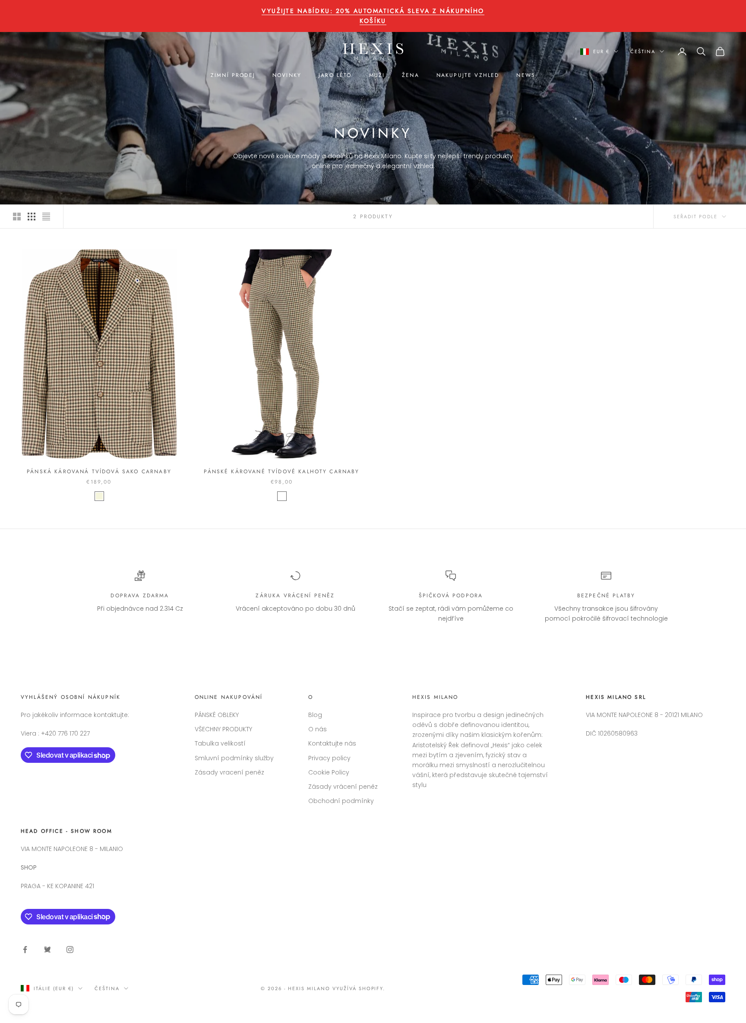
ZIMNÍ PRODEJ (233, 75)
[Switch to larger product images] (17, 216)
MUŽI (377, 75)
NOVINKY (286, 75)
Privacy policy (329, 758)
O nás (317, 729)
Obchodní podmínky (341, 801)
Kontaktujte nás (332, 743)
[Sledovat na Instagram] (70, 949)
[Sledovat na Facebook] (25, 949)
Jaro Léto (335, 75)
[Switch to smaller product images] (31, 216)
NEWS (525, 75)
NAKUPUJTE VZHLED (467, 75)
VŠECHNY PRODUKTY (223, 729)
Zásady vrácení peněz (343, 786)
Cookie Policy (328, 772)
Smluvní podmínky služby (234, 758)
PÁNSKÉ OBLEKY (217, 715)
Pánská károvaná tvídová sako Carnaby (99, 471)
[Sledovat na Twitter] (47, 949)
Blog (315, 715)
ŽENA (410, 75)
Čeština (642, 51)
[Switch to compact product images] (46, 216)
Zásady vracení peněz (229, 772)
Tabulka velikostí (220, 743)
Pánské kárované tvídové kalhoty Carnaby (281, 471)
